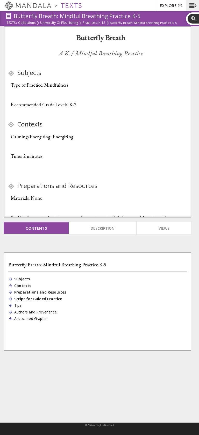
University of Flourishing (59, 23)
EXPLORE (168, 6)
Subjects (22, 279)
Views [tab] (164, 228)
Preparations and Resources (40, 292)
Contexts (23, 285)
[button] (192, 5)
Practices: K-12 (94, 23)
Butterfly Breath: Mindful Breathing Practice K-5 (57, 264)
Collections (26, 23)
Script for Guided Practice (38, 299)
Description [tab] (103, 228)
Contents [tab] (36, 228)
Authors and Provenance (36, 312)
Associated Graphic (31, 318)
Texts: (11, 23)
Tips (18, 305)
